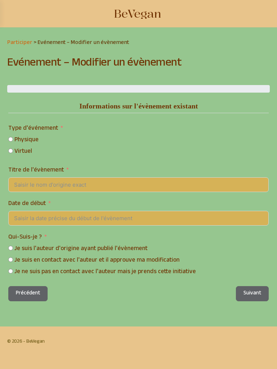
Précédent (28, 293)
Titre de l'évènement (36, 170)
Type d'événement (33, 129)
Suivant (252, 293)
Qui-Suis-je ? (25, 238)
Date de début (27, 204)
